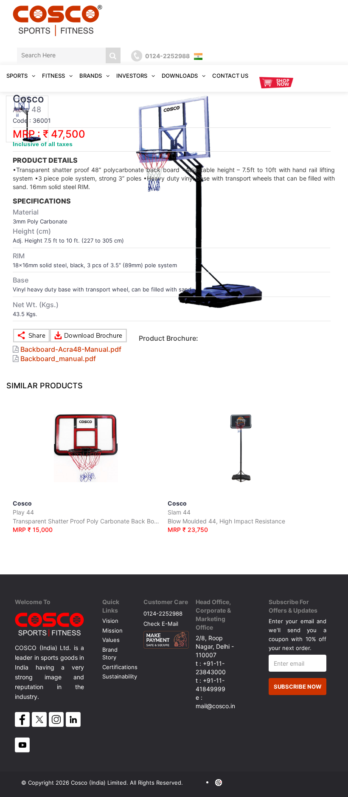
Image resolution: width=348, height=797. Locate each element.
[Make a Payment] (166, 638)
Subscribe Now (297, 686)
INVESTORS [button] (132, 75)
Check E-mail (160, 623)
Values (111, 639)
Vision (110, 620)
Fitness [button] (54, 75)
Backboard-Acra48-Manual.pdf (70, 349)
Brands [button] (91, 75)
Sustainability (119, 676)
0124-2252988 (162, 613)
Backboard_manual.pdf (58, 358)
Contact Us (230, 75)
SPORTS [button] (17, 75)
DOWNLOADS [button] (180, 75)
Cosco (86, 516)
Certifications (120, 667)
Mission (112, 630)
